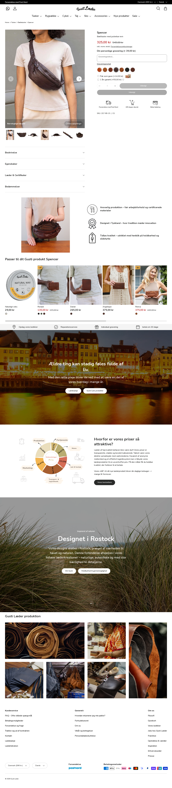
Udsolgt (143, 86)
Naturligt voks (11, 306)
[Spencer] (99, 69)
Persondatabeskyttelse (85, 735)
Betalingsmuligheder (14, 720)
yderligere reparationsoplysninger (95, 568)
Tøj (76, 16)
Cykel (65, 16)
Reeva (138, 306)
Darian (73, 306)
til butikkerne (68, 568)
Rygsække (50, 16)
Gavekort (152, 720)
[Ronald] (53, 285)
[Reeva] (151, 285)
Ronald (41, 306)
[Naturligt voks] (21, 285)
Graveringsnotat (104, 64)
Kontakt (8, 735)
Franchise (152, 735)
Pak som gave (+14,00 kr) (111, 76)
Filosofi (151, 715)
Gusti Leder (15, 779)
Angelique (107, 306)
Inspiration (152, 746)
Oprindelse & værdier (157, 740)
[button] (8, 8)
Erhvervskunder (155, 751)
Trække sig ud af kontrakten (17, 730)
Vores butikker (154, 725)
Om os (78, 725)
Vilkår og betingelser (84, 730)
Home (7, 22)
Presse (151, 756)
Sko (86, 16)
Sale (134, 16)
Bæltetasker (22, 22)
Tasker (35, 16)
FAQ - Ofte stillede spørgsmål (18, 715)
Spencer (30, 22)
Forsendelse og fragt (14, 725)
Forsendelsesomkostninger (121, 46)
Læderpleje (73, 391)
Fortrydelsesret (82, 720)
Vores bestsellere (104, 482)
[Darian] (86, 285)
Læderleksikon (11, 746)
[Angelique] (118, 285)
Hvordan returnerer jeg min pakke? (90, 715)
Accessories (100, 16)
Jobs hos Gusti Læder (157, 730)
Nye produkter (121, 16)
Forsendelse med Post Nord (16, 2)
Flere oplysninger (74, 123)
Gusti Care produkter (95, 391)
